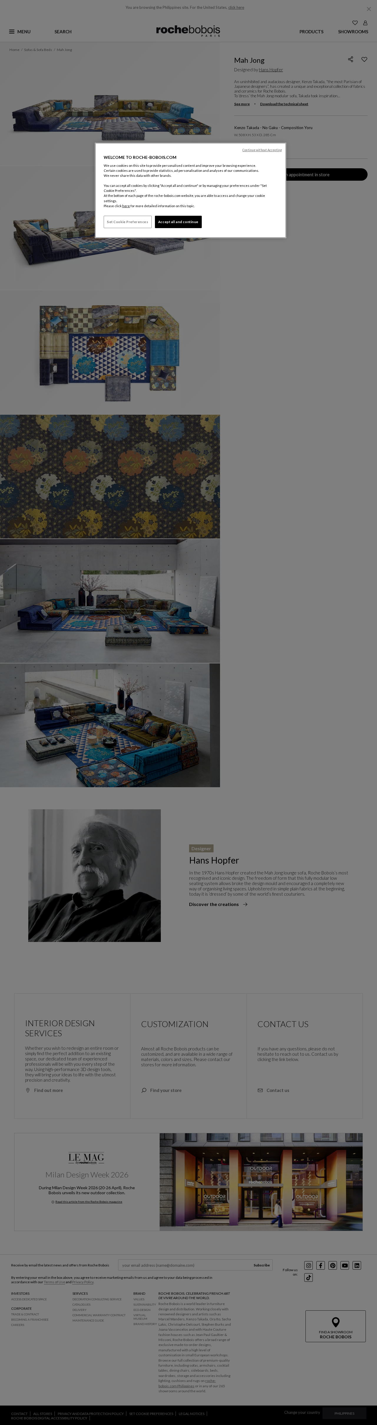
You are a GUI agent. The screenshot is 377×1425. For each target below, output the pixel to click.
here (126, 206)
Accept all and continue (178, 222)
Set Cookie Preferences (127, 222)
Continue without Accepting (262, 150)
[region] (190, 190)
